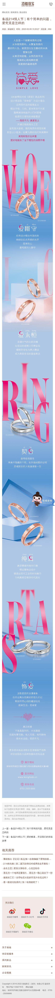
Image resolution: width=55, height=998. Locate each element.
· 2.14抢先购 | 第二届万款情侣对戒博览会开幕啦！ (26, 863)
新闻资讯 (14, 12)
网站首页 (5, 12)
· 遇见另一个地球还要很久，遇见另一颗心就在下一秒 (27, 872)
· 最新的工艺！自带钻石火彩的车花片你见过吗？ (25, 877)
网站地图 (29, 987)
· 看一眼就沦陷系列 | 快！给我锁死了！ (20, 882)
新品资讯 (23, 12)
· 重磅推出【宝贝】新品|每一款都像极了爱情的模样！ (27, 858)
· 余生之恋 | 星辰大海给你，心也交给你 (20, 868)
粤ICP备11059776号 (14, 987)
